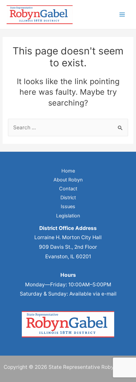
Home (68, 171)
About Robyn (68, 180)
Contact (68, 189)
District (68, 198)
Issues (68, 206)
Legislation (68, 216)
